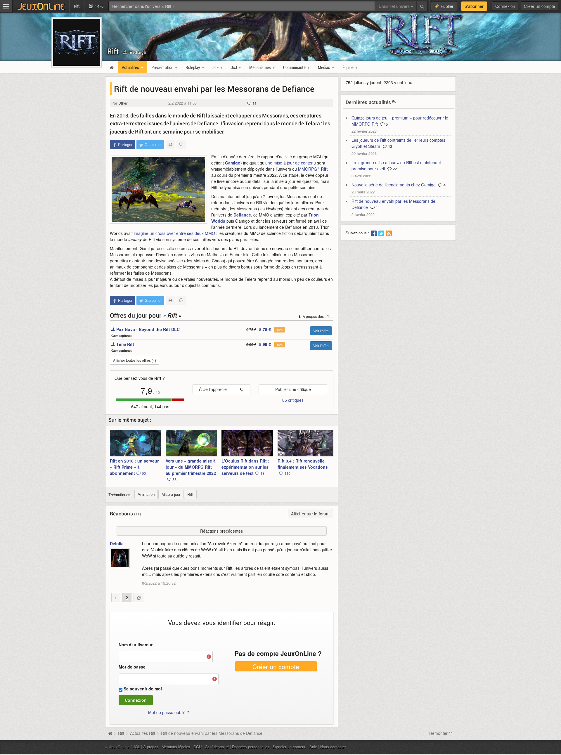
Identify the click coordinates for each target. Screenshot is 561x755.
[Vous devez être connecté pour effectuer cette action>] (241, 389)
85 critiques (293, 400)
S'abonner (474, 6)
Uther (122, 103)
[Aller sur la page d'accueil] (110, 733)
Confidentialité (217, 746)
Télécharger (136, 52)
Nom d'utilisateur (136, 644)
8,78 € (265, 329)
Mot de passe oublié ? (168, 712)
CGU (197, 746)
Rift (113, 51)
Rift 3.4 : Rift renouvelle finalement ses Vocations (303, 467)
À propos (150, 746)
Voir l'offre (321, 330)
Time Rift (124, 344)
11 (254, 103)
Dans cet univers (395, 6)
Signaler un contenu (289, 746)
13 (389, 146)
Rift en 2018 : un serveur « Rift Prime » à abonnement (134, 467)
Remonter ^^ (441, 733)
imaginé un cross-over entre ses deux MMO (174, 233)
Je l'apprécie (214, 389)
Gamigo (232, 163)
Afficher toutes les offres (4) (134, 360)
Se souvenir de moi (143, 689)
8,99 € (265, 344)
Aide (313, 746)
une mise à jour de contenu (290, 163)
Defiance (242, 215)
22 (394, 169)
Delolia (117, 543)
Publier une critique (293, 389)
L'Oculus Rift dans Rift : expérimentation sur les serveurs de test (245, 467)
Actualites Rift (142, 733)
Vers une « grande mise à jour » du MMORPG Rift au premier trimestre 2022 (191, 470)
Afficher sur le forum (310, 514)
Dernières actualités (368, 102)
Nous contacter (333, 746)
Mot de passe (132, 667)
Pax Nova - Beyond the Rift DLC (147, 329)
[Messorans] (158, 189)
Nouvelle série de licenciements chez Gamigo (394, 185)
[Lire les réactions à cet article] (181, 144)
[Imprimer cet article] (170, 144)
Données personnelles (250, 746)
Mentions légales (176, 746)
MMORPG (307, 169)
